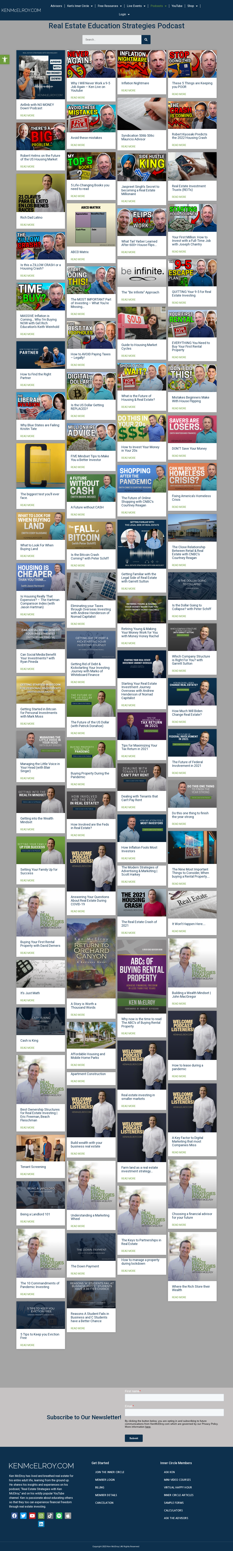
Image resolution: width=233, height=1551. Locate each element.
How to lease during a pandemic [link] (187, 1067)
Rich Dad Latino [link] (31, 217)
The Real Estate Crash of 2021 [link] (139, 923)
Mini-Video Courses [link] (177, 1480)
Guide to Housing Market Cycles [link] (139, 346)
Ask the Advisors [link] (176, 1518)
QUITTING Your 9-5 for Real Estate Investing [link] (191, 293)
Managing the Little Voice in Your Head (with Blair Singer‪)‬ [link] (40, 767)
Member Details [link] (106, 1495)
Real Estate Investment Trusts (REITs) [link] (189, 188)
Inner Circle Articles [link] (179, 1495)
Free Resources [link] (108, 6)
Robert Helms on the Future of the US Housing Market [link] (40, 157)
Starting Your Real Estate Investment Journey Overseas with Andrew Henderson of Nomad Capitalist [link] (139, 691)
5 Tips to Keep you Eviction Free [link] (39, 1336)
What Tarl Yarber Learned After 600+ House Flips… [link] (139, 243)
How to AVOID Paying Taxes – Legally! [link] (91, 356)
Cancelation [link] (104, 1503)
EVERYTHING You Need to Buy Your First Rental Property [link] (191, 346)
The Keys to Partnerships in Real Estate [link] (141, 1242)
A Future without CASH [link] (87, 507)
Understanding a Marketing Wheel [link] (90, 1217)
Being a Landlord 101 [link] (35, 1214)
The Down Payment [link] (85, 1266)
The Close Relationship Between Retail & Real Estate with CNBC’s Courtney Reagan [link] (188, 552)
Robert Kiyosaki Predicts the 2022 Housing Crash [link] (189, 136)
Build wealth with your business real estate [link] (86, 1144)
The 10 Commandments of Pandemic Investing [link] (40, 1285)
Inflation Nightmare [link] (135, 83)
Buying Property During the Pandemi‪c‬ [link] (90, 775)
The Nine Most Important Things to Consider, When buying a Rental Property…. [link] (191, 873)
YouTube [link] (177, 6)
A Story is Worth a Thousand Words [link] (83, 1005)
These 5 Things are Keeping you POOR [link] (192, 85)
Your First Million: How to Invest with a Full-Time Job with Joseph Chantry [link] (191, 240)
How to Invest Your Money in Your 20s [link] (140, 449)
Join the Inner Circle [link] (109, 1472)
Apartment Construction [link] (88, 1074)
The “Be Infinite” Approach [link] (140, 292)
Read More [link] (27, 115)
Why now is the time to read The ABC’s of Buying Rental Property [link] (141, 1022)
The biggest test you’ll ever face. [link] (39, 496)
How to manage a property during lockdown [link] (140, 1261)
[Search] (146, 39)
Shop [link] (190, 6)
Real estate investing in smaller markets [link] (138, 1097)
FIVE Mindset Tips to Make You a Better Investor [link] (90, 458)
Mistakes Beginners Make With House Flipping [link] (190, 399)
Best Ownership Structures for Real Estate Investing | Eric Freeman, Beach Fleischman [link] (40, 1115)
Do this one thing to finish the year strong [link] (190, 815)
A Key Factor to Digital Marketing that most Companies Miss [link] (187, 1141)
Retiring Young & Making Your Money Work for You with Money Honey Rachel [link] (140, 632)
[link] (4, 59)
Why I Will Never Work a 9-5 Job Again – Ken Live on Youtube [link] (90, 86)
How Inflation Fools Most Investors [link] (139, 849)
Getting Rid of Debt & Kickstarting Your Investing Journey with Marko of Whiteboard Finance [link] (90, 669)
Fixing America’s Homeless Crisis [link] (191, 497)
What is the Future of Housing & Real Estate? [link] (138, 397)
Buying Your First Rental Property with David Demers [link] (40, 943)
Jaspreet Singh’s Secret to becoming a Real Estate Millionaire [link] (140, 190)
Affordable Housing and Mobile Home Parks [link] (88, 1056)
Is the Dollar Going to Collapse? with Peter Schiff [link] (191, 607)
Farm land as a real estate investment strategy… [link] (139, 1169)
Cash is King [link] (29, 1040)
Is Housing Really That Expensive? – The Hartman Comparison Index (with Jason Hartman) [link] (40, 601)
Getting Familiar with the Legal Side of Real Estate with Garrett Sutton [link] (139, 577)
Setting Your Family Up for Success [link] (39, 871)
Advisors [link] (56, 6)
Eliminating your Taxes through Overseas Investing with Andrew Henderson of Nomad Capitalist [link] (91, 611)
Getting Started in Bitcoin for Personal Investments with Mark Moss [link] (38, 712)
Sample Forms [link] (174, 1503)
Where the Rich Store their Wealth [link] (191, 1288)
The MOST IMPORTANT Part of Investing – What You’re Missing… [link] (91, 303)
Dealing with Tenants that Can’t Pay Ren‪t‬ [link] (139, 798)
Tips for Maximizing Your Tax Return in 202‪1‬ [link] (139, 747)
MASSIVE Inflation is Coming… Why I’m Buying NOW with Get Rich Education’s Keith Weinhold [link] (39, 321)
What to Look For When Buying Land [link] (37, 547)
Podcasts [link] (157, 6)
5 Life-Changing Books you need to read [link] (90, 187)
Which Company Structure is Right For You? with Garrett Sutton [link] (191, 660)
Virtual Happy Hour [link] (178, 1487)
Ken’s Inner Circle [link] (78, 6)
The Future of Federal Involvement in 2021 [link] (187, 764)
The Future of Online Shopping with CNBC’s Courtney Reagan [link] (137, 501)
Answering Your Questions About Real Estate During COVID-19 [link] (90, 900)
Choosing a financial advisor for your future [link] (192, 1215)
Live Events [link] (134, 6)
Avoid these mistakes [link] (86, 138)
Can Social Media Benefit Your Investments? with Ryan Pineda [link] (38, 658)
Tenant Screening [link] (33, 1167)
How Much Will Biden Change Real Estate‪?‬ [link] (187, 712)
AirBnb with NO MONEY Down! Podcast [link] (37, 106)
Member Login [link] (105, 1480)
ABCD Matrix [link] (80, 252)
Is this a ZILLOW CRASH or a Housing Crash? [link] (40, 266)
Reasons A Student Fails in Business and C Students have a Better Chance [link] (90, 1317)
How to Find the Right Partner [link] (35, 376)
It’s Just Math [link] (30, 993)
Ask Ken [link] (169, 1472)
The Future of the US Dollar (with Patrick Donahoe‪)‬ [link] (90, 724)
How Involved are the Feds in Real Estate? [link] (90, 826)
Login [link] (122, 14)
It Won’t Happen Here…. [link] (189, 924)
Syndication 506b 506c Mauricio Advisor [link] (137, 137)
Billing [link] (99, 1487)
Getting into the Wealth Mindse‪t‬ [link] (36, 820)
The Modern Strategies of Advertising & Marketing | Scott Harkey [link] (139, 871)
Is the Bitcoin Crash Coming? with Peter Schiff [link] (90, 556)
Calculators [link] (173, 1510)
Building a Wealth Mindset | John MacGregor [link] (191, 994)
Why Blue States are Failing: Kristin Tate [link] (40, 427)
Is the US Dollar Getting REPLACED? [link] (87, 407)
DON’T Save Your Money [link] (189, 448)
